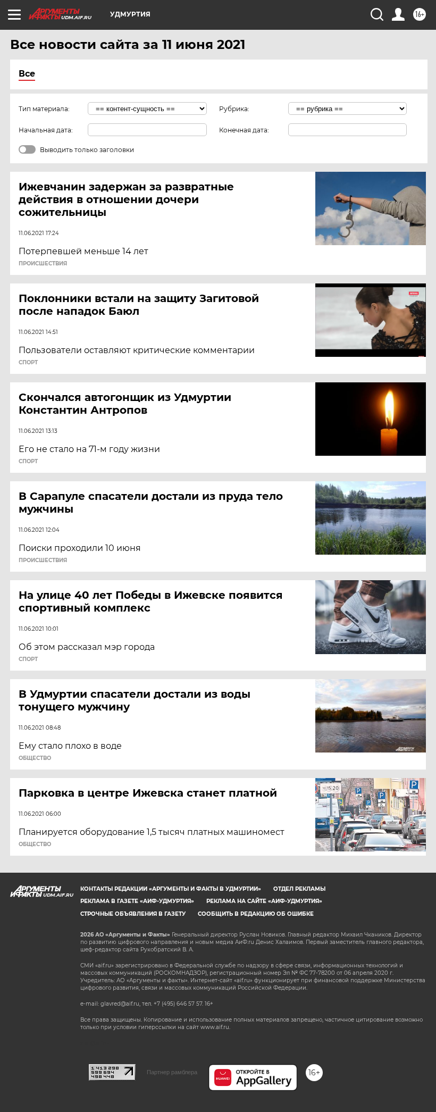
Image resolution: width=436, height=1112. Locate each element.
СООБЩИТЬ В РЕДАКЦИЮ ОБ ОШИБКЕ (256, 913)
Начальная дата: (46, 130)
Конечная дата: (244, 130)
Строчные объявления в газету (133, 913)
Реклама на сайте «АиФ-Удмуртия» (264, 901)
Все (27, 74)
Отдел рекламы (299, 888)
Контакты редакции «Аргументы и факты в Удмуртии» (170, 888)
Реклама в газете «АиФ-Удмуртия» (137, 901)
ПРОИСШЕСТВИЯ (43, 263)
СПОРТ (28, 362)
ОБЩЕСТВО (35, 758)
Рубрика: (234, 109)
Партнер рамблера (172, 1072)
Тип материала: (44, 109)
